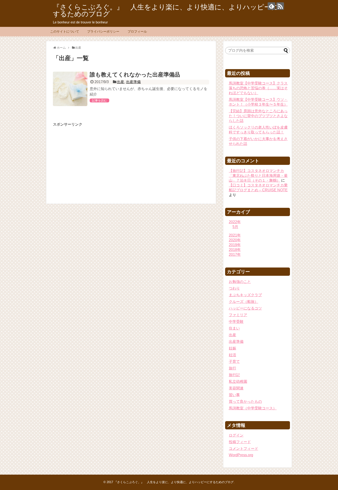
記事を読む (99, 100)
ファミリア (238, 315)
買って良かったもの (245, 401)
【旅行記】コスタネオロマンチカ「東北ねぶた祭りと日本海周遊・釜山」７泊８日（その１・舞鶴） (258, 175)
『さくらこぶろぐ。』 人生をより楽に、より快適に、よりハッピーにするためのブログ (165, 10)
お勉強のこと (240, 282)
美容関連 (236, 388)
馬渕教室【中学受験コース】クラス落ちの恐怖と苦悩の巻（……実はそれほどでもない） (258, 88)
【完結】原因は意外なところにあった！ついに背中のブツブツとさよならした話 (258, 116)
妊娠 (232, 348)
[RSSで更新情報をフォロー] (280, 6)
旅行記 (234, 375)
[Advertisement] (91, 159)
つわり (234, 288)
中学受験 (236, 322)
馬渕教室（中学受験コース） (253, 408)
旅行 (232, 368)
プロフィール (137, 31)
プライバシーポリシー (103, 31)
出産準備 (133, 82)
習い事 (234, 395)
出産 (120, 82)
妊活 (232, 355)
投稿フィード (240, 442)
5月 (235, 227)
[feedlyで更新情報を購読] (271, 6)
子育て (234, 361)
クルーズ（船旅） (243, 302)
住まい (234, 328)
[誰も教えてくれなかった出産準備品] (70, 89)
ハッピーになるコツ (245, 308)
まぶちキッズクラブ (245, 295)
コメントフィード (243, 449)
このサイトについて (64, 31)
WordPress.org (241, 455)
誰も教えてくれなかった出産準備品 (135, 74)
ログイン (236, 435)
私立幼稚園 (238, 381)
